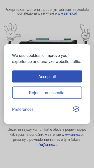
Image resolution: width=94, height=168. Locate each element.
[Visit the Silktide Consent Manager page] (76, 109)
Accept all (47, 76)
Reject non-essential (47, 92)
